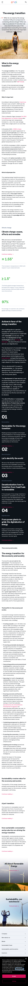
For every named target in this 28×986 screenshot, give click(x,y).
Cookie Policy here (19, 968)
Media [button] (3, 941)
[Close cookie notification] (26, 959)
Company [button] (4, 933)
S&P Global (20, 81)
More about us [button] (6, 937)
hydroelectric (6, 358)
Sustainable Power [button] (7, 945)
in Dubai (19, 129)
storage (17, 340)
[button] (2, 2)
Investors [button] (4, 953)
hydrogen (5, 342)
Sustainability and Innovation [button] (10, 949)
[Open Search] (25, 2)
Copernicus (22, 102)
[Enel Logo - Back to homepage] (14, 2)
